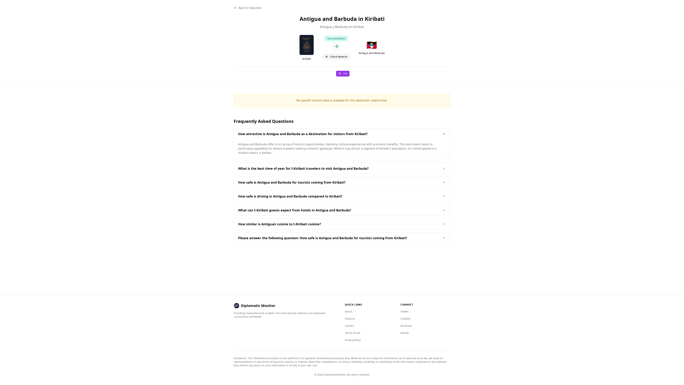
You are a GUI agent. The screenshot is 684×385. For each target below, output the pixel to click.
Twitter (404, 311)
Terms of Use (352, 333)
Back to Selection (250, 8)
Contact (349, 325)
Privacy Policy (353, 340)
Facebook (405, 325)
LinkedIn (405, 318)
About (348, 311)
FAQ (345, 73)
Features (350, 318)
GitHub (404, 333)
